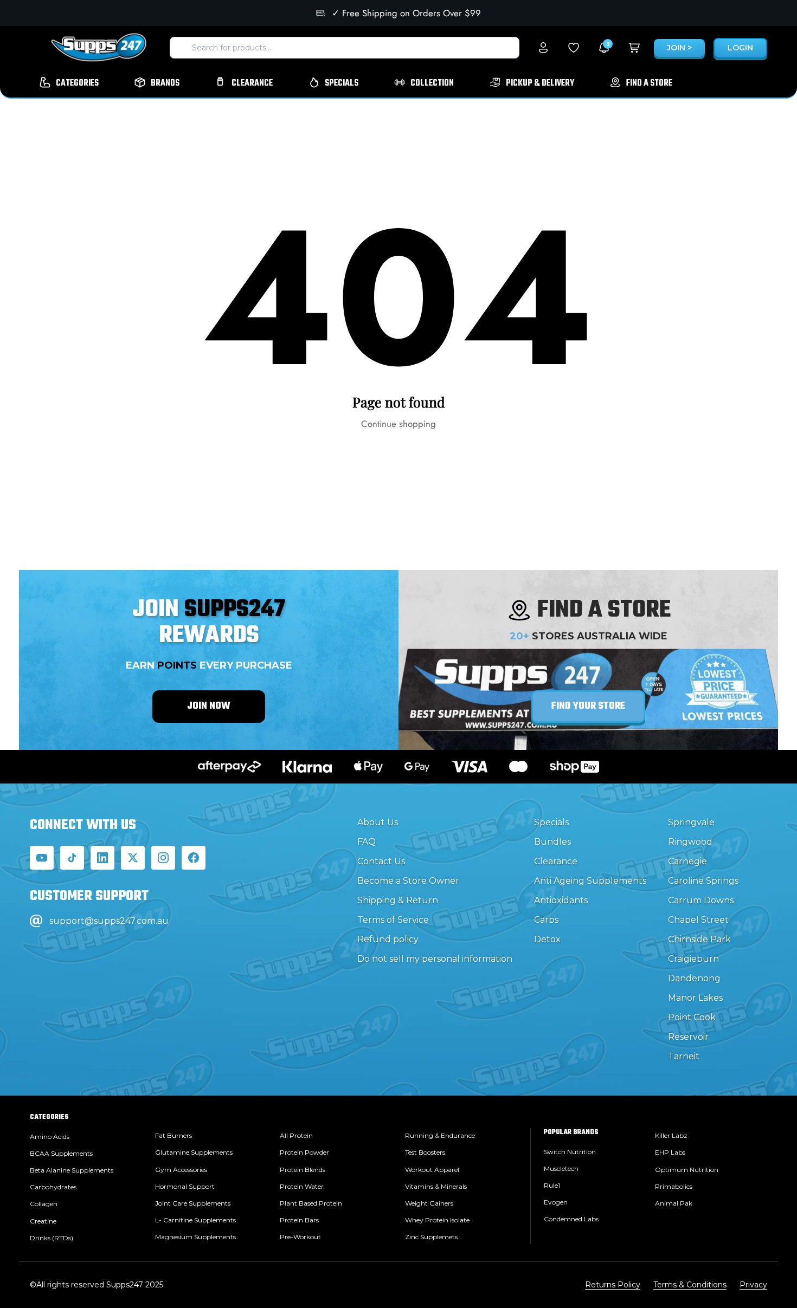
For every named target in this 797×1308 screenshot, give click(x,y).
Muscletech (561, 1168)
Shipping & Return (397, 900)
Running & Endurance (440, 1135)
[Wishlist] (573, 48)
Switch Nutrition (570, 1152)
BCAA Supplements (61, 1153)
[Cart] (634, 48)
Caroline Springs (703, 881)
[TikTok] (72, 858)
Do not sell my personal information (434, 959)
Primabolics (673, 1186)
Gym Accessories (181, 1169)
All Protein (296, 1135)
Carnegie (687, 861)
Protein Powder (304, 1152)
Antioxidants (561, 900)
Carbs (546, 920)
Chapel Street (698, 920)
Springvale (691, 822)
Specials (551, 822)
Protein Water (302, 1186)
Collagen (43, 1204)
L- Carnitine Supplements (195, 1220)
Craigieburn (693, 959)
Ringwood (690, 842)
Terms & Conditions (690, 1285)
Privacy (753, 1285)
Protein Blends (302, 1169)
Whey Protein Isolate (437, 1220)
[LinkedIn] (102, 858)
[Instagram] (163, 858)
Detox (547, 939)
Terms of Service (393, 920)
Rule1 (552, 1185)
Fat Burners (173, 1135)
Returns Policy (612, 1285)
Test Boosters (425, 1152)
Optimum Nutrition (686, 1169)
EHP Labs (670, 1152)
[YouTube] (42, 858)
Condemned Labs (571, 1219)
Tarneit (683, 1056)
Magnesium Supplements (195, 1237)
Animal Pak (673, 1203)
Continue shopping (398, 423)
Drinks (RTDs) (51, 1238)
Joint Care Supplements (192, 1203)
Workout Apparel (432, 1169)
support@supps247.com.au (109, 921)
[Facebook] (193, 858)
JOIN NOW (208, 706)
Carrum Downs (701, 900)
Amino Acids (49, 1136)
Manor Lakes (695, 998)
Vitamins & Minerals (436, 1186)
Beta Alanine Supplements (71, 1170)
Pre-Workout (300, 1237)
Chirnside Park (699, 939)
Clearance (555, 861)
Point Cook (692, 1017)
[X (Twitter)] (133, 858)
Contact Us (381, 861)
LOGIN (740, 48)
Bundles (552, 842)
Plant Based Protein (311, 1203)
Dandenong (694, 978)
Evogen (556, 1202)
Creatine (43, 1221)
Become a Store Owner (408, 881)
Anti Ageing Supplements (590, 881)
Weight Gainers (429, 1203)
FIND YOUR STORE (588, 706)
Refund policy (388, 939)
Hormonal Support (185, 1186)
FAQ (366, 842)
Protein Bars (299, 1220)
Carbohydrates (53, 1187)
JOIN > (679, 48)
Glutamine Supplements (194, 1152)
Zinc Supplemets (431, 1237)
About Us (377, 822)
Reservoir (688, 1037)
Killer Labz (671, 1135)
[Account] (543, 48)
